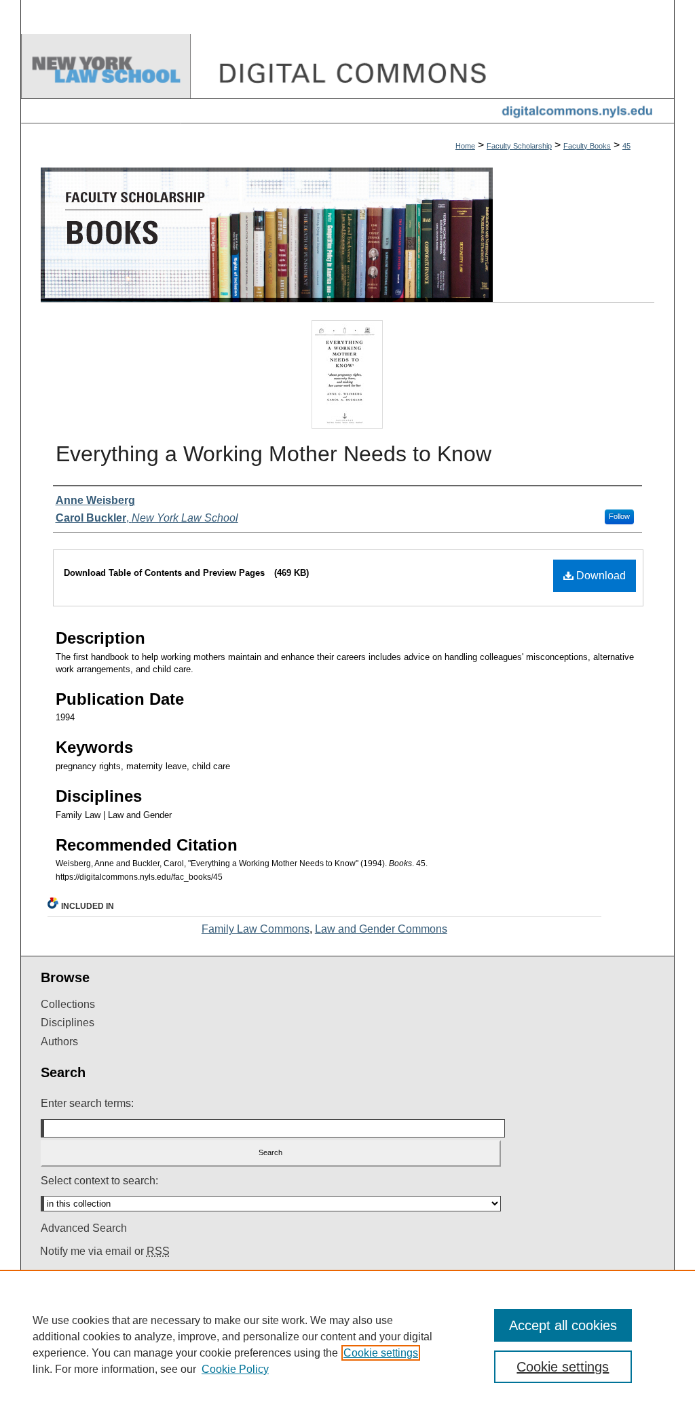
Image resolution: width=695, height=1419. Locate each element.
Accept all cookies (563, 1325)
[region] (347, 1344)
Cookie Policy (235, 1369)
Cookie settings (380, 1353)
